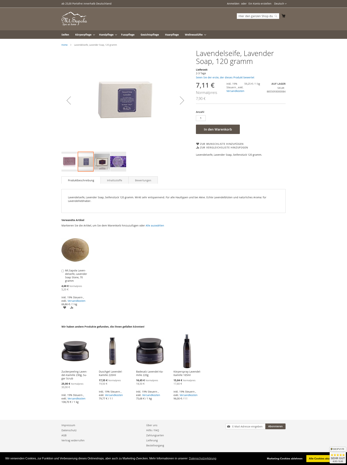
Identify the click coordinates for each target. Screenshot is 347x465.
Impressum (68, 425)
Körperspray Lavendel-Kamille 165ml (187, 373)
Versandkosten (235, 91)
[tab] (81, 180)
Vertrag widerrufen (73, 440)
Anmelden (233, 3)
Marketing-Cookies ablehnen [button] (285, 458)
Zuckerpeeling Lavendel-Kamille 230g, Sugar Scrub (74, 375)
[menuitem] (65, 34)
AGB (64, 435)
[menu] (173, 34)
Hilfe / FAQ (152, 430)
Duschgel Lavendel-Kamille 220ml (111, 373)
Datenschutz (69, 430)
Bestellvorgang (155, 445)
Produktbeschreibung (81, 180)
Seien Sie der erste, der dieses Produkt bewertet (225, 77)
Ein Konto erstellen (260, 3)
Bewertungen (143, 180)
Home (64, 44)
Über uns (151, 425)
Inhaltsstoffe (114, 180)
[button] (280, 4)
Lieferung (152, 440)
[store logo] (74, 19)
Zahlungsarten (155, 435)
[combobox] (258, 16)
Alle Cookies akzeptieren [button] (324, 458)
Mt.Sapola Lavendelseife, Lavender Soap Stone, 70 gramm (76, 275)
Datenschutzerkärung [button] (202, 458)
